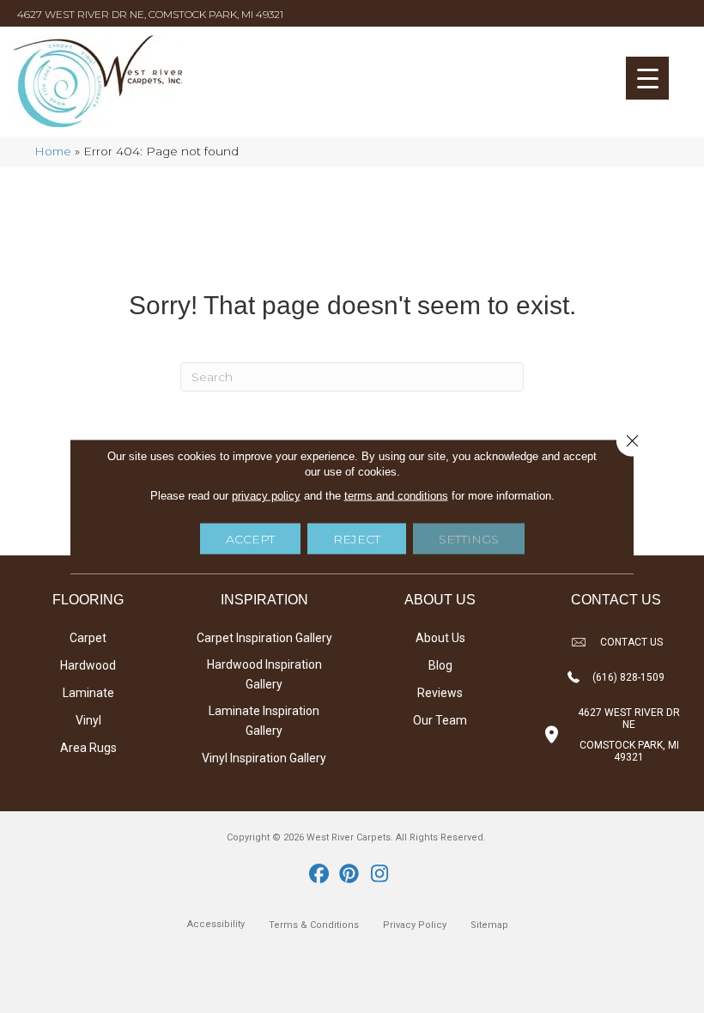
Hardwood (88, 665)
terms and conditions (396, 495)
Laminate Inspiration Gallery (264, 720)
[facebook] (319, 875)
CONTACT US (631, 642)
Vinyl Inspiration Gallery (264, 758)
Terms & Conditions (314, 925)
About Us (440, 638)
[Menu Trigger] (647, 78)
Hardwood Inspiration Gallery (264, 674)
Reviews (440, 693)
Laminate (88, 693)
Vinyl (88, 720)
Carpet (88, 638)
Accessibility (216, 924)
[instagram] (379, 875)
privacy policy (266, 495)
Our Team (440, 720)
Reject (356, 539)
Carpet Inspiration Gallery (264, 638)
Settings (469, 539)
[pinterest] (349, 875)
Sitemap (489, 925)
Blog (440, 665)
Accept (250, 539)
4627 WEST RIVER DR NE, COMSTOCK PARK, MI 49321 (150, 14)
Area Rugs (88, 748)
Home (52, 151)
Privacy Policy (414, 925)
